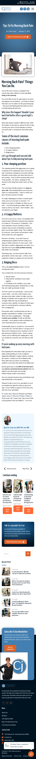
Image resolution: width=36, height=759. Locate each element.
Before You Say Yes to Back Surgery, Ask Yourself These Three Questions (7, 498)
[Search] (28, 553)
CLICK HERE (9, 388)
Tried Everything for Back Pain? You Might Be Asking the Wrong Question (28, 498)
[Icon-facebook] (21, 9)
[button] (7, 510)
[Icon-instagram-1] (24, 9)
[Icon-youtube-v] (28, 9)
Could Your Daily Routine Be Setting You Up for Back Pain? (17, 497)
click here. (29, 400)
